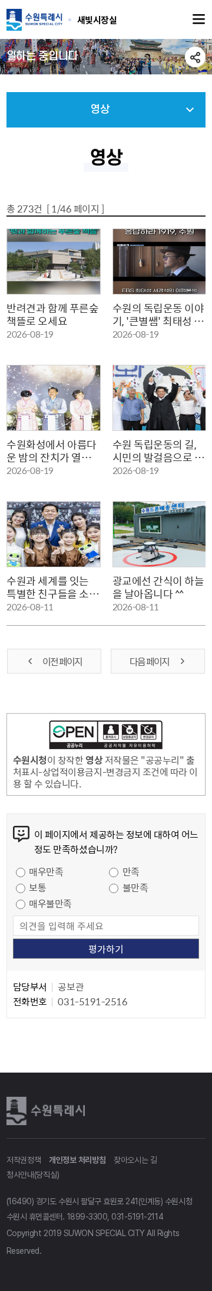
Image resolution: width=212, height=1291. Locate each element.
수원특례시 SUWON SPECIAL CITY (97, 19)
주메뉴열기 (199, 19)
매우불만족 (50, 903)
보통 (37, 887)
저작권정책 (23, 1160)
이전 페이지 (62, 661)
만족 (131, 871)
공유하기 (195, 57)
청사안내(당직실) (32, 1174)
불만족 (135, 887)
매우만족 (46, 871)
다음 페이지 (150, 661)
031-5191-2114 (137, 1216)
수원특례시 (47, 1111)
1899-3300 (87, 1216)
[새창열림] (106, 737)
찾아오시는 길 (135, 1160)
